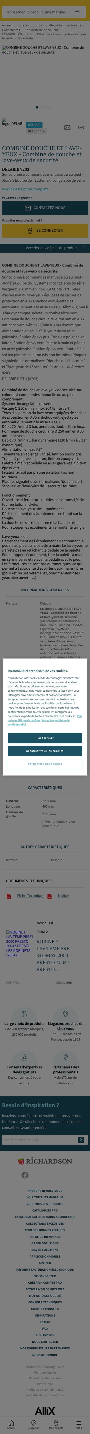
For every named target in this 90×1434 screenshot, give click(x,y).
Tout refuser (45, 738)
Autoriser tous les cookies (45, 751)
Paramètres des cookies (45, 764)
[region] (45, 717)
